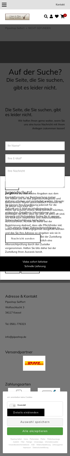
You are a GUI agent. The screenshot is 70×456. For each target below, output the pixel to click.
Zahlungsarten (57, 445)
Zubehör (16, 442)
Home (26, 439)
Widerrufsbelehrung (43, 445)
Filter (22, 442)
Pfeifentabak (34, 439)
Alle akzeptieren (35, 431)
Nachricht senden (23, 238)
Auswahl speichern (35, 422)
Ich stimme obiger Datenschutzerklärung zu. (34, 227)
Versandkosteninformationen (19, 445)
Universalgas (38, 442)
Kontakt (60, 4)
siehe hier (38, 220)
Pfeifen (43, 439)
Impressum (27, 448)
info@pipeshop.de (15, 336)
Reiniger (29, 442)
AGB (33, 445)
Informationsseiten (51, 442)
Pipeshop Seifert (16, 439)
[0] (62, 16)
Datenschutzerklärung (40, 448)
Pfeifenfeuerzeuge (53, 439)
